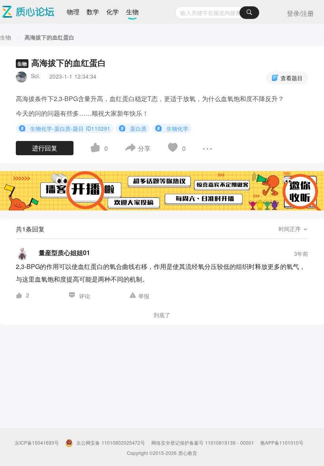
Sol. (35, 76)
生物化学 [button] (177, 128)
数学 (93, 11)
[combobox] (217, 12)
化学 (112, 11)
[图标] (23, 128)
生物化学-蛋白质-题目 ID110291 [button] (70, 128)
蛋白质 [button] (138, 128)
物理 (73, 11)
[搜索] (249, 12)
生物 (132, 11)
